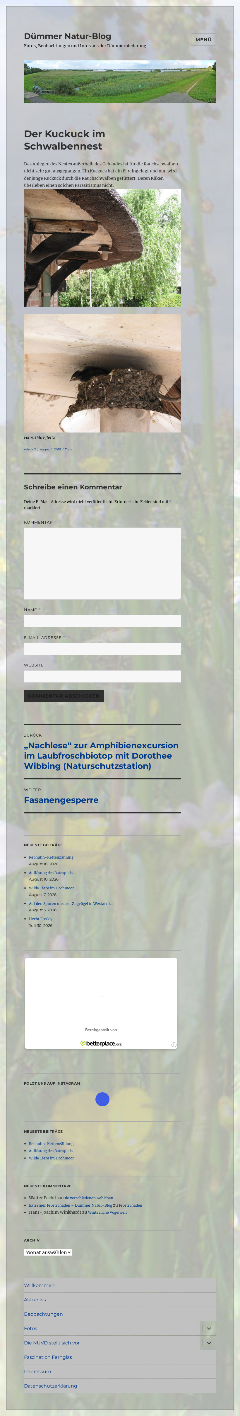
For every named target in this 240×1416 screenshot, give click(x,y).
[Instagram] (102, 1099)
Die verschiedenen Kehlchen (88, 1198)
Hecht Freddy (40, 919)
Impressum (37, 1371)
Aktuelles (35, 1300)
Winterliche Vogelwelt (107, 1212)
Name (32, 609)
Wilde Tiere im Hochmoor (51, 888)
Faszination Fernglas (48, 1357)
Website (34, 665)
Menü (204, 40)
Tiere (68, 449)
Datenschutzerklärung (50, 1386)
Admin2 (30, 449)
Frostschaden (130, 1205)
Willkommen (39, 1285)
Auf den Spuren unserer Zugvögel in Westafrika (71, 903)
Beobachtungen (43, 1314)
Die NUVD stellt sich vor (52, 1343)
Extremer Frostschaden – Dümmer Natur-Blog (70, 1205)
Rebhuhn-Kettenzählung (51, 857)
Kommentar (40, 522)
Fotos (30, 1328)
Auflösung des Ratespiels (51, 873)
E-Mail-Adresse (45, 637)
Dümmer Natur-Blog (68, 36)
